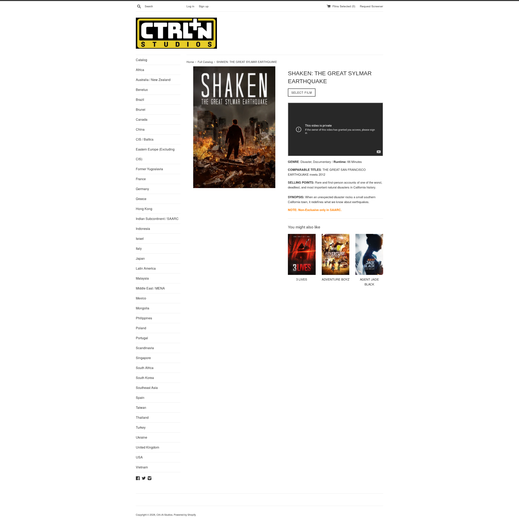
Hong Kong (144, 208)
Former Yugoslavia (149, 169)
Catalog (141, 59)
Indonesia (143, 228)
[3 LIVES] (302, 254)
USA (139, 457)
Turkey (141, 427)
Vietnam (142, 467)
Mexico (141, 298)
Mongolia (142, 308)
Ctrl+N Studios (165, 514)
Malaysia (142, 278)
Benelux (142, 89)
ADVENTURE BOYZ (335, 279)
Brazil (140, 99)
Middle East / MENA (150, 288)
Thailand (142, 417)
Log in (190, 6)
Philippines (144, 318)
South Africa (144, 367)
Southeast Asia (147, 387)
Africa (140, 69)
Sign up (204, 6)
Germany (142, 188)
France (141, 178)
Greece (141, 198)
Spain (140, 397)
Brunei (140, 109)
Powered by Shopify (185, 514)
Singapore (143, 357)
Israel (140, 238)
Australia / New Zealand (153, 79)
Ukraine (141, 437)
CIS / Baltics (144, 139)
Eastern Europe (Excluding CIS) (155, 154)
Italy (139, 248)
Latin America (146, 268)
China (140, 129)
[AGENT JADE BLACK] (369, 254)
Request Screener (371, 6)
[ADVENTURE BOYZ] (336, 254)
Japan (140, 258)
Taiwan (141, 407)
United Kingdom (147, 447)
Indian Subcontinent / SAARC (157, 218)
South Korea (145, 377)
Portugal (142, 338)
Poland (141, 328)
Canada (141, 119)
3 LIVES (301, 279)
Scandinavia (145, 347)
